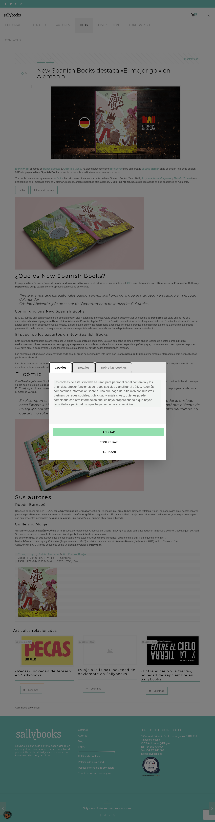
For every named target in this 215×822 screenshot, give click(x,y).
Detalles (84, 367)
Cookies (61, 367)
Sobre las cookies (114, 367)
